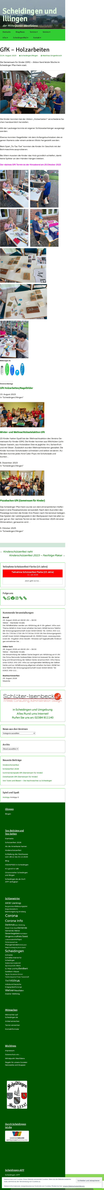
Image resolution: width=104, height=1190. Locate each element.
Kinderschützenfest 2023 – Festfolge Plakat (37, 555)
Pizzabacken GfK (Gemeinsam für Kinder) (22, 500)
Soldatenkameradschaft (13, 963)
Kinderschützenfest (11, 765)
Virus (16, 980)
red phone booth (20, 947)
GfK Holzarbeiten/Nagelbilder (16, 388)
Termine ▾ (34, 32)
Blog (7, 861)
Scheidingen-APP (12, 1175)
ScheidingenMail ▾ (20, 38)
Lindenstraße (9, 939)
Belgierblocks (9, 909)
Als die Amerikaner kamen (16, 846)
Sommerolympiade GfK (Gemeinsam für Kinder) (23, 773)
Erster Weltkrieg (19, 925)
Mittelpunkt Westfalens (15, 1058)
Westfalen (19, 990)
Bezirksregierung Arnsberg (15, 912)
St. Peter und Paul (12, 969)
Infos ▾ (5, 38)
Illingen (8, 814)
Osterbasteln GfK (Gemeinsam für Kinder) (20, 777)
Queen (24, 945)
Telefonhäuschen (11, 977)
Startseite (7, 32)
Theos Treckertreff (23, 977)
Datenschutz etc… (13, 1054)
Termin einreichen (12, 1025)
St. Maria (17, 966)
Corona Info (14, 921)
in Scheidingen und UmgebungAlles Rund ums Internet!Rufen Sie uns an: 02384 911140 (32, 713)
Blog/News (20, 32)
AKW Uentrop (13, 903)
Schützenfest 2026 (11, 769)
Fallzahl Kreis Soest (11, 928)
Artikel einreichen (12, 1021)
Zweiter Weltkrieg (12, 994)
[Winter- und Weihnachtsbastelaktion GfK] (22, 414)
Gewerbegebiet (12, 933)
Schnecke (9, 955)
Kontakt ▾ (37, 38)
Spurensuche (9, 966)
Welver (9, 990)
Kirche (14, 937)
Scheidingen (14, 951)
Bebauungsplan (21, 906)
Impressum (9, 1051)
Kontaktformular (12, 1029)
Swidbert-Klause (12, 971)
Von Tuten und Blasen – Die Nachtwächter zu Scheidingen (27, 781)
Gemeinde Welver (12, 931)
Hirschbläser (23, 933)
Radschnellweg (10, 947)
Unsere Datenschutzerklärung (73, 1186)
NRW (15, 939)
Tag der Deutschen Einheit (14, 974)
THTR (8, 980)
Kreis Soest (22, 936)
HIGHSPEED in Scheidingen (16, 865)
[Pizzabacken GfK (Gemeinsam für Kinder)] (22, 483)
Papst (19, 939)
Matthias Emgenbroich (52, 55)
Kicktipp (6, 797)
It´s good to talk (12, 869)
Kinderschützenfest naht (16, 551)
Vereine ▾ (46, 32)
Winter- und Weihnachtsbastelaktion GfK (22, 432)
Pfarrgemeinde (11, 945)
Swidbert (23, 968)
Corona (11, 915)
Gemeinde (22, 928)
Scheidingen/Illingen (29, 55)
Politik (20, 945)
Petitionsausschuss (11, 942)
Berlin (16, 909)
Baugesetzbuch (10, 906)
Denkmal (9, 925)
